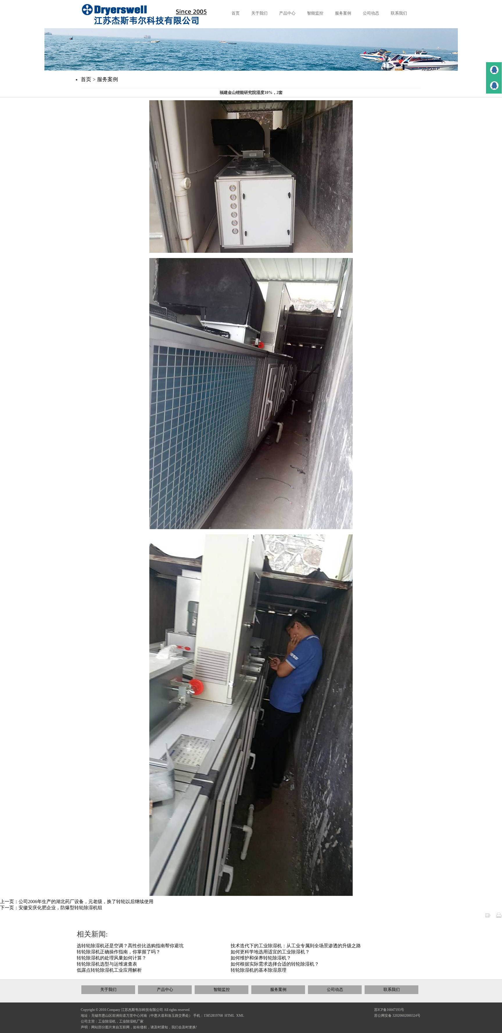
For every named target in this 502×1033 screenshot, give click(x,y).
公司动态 (335, 989)
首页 (86, 79)
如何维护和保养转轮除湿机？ (261, 957)
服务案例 (107, 79)
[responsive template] (149, 14)
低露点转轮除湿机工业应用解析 (109, 970)
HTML (229, 1016)
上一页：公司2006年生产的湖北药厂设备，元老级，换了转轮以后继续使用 (76, 901)
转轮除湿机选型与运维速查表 (107, 964)
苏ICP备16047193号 (389, 1010)
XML (240, 1016)
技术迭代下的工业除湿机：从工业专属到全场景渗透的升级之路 (296, 945)
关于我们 (108, 989)
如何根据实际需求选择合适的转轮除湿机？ (275, 964)
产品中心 (165, 989)
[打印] (499, 914)
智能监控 (222, 989)
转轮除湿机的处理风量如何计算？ (111, 957)
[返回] (488, 914)
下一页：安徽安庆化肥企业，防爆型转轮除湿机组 (51, 907)
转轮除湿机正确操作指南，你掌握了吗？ (118, 951)
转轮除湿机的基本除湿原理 (258, 970)
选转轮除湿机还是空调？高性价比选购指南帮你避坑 (130, 945)
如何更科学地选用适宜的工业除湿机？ (270, 951)
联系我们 (391, 989)
